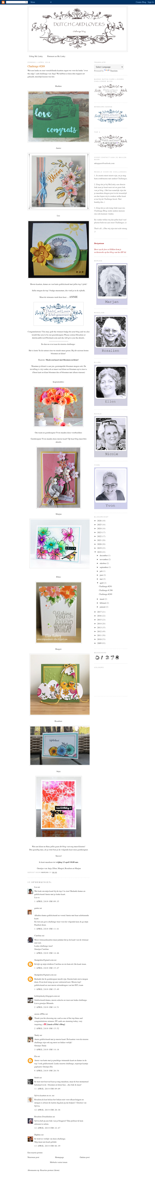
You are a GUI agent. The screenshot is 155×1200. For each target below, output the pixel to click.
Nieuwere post (33, 1157)
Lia (35, 887)
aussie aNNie (39, 1014)
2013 (99, 627)
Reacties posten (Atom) (49, 1170)
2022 (99, 536)
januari (103, 606)
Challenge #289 (105, 594)
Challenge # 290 (106, 590)
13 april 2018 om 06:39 (47, 1145)
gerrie (36, 908)
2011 (99, 635)
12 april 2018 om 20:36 (47, 1109)
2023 (99, 532)
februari (103, 603)
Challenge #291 (105, 586)
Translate (114, 70)
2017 (99, 611)
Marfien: (58, 86)
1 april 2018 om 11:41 (46, 928)
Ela (35, 1056)
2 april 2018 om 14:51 (46, 1007)
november (104, 559)
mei (101, 579)
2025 (99, 524)
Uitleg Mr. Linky (36, 56)
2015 (99, 619)
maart (102, 599)
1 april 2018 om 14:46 (46, 953)
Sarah (36, 1077)
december (104, 555)
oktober (103, 563)
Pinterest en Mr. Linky (56, 56)
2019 (99, 548)
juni (102, 575)
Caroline (37, 935)
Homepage (59, 1157)
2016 (99, 615)
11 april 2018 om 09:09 (47, 1088)
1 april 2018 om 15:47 (46, 968)
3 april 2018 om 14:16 (46, 1049)
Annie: (58, 148)
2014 (99, 623)
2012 (99, 631)
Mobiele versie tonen (58, 1162)
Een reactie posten (35, 1152)
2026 (99, 520)
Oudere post (85, 1157)
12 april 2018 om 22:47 (47, 1127)
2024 (99, 528)
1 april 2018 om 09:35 (46, 901)
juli (101, 571)
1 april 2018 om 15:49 (46, 989)
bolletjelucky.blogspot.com (45, 996)
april (102, 582)
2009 (99, 643)
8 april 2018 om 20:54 (46, 1070)
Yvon (44, 438)
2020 (99, 544)
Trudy (36, 1035)
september (104, 567)
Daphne (37, 1134)
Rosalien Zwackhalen (43, 1116)
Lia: (58, 215)
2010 (99, 639)
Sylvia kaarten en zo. (42, 1095)
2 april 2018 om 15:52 (46, 1028)
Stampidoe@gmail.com (44, 960)
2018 (99, 552)
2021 (99, 540)
